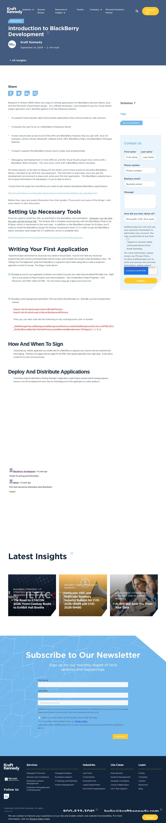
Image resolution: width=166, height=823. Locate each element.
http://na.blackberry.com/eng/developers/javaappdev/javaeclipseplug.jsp (45, 237)
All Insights (19, 60)
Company (94, 9)
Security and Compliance (80, 584)
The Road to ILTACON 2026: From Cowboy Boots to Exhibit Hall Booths (32, 603)
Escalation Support (63, 777)
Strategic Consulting (120, 781)
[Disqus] (83, 432)
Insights (47, 595)
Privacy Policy (142, 256)
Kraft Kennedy (31, 42)
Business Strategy (25, 589)
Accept (150, 817)
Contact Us (150, 11)
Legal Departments (91, 785)
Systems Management (120, 777)
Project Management (64, 785)
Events (80, 9)
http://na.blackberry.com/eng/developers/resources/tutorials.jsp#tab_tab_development (52, 193)
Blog (141, 788)
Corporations (89, 777)
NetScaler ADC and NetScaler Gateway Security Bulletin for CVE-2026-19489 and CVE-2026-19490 (82, 600)
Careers (142, 781)
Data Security (117, 773)
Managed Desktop (63, 773)
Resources (143, 785)
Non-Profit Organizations (94, 788)
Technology (126, 102)
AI (116, 593)
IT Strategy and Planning (66, 781)
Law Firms (87, 773)
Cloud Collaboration (120, 785)
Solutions (26, 9)
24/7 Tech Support (119, 788)
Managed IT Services (36, 773)
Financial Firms (89, 781)
